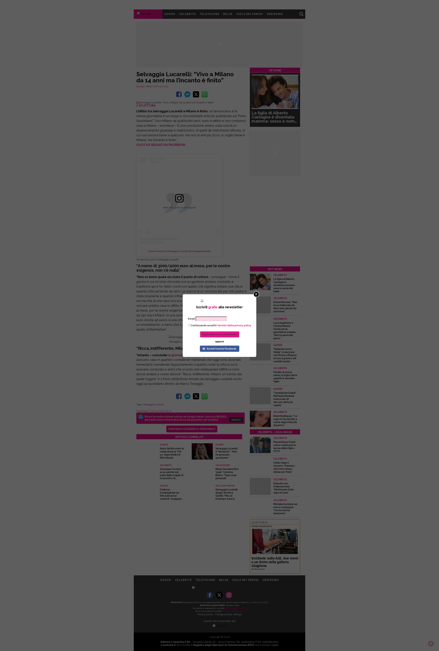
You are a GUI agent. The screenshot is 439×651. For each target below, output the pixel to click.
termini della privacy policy (234, 325)
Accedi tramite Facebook (221, 348)
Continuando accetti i (220, 325)
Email (191, 318)
